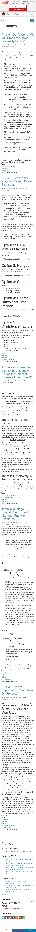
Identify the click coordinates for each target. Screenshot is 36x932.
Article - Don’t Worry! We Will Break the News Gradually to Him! (18, 37)
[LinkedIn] (30, 930)
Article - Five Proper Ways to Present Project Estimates (18, 181)
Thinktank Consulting (15, 14)
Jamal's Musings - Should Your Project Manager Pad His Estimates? (15, 514)
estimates (5, 168)
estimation (5, 355)
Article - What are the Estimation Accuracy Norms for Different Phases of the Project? (17, 372)
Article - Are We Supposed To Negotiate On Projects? (17, 690)
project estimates (7, 679)
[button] (18, 5)
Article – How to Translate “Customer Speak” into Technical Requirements (20, 864)
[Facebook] (18, 930)
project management (8, 166)
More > (4, 894)
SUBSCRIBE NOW (18, 9)
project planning (7, 827)
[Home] (3, 13)
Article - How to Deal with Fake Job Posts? (19, 852)
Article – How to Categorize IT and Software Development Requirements (19, 868)
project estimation (7, 497)
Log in (3, 172)
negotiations (5, 170)
